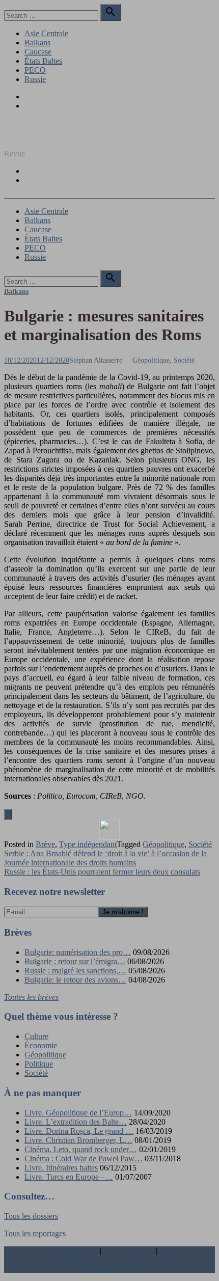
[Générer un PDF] (109, 830)
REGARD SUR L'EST (42, 136)
